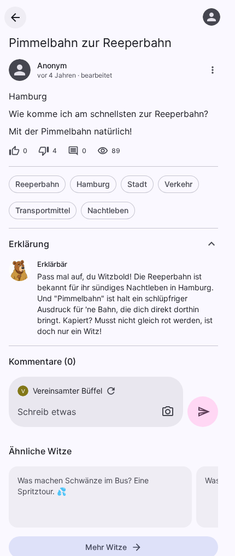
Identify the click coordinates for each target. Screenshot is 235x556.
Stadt (137, 184)
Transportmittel (42, 210)
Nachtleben (107, 210)
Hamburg (93, 184)
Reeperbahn (37, 184)
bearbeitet (96, 75)
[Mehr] (212, 70)
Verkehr (178, 184)
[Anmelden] (211, 17)
